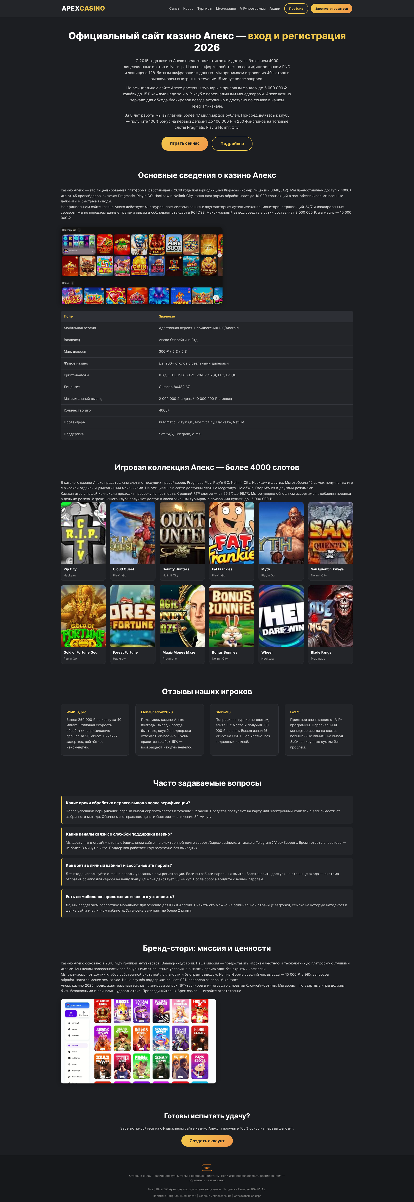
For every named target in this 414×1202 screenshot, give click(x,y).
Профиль (296, 8)
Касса (188, 8)
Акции (275, 8)
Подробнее (232, 143)
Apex (83, 8)
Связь (174, 8)
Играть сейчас (185, 143)
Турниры (204, 8)
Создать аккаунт (207, 1140)
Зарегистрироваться (331, 8)
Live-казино (226, 8)
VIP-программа (253, 8)
